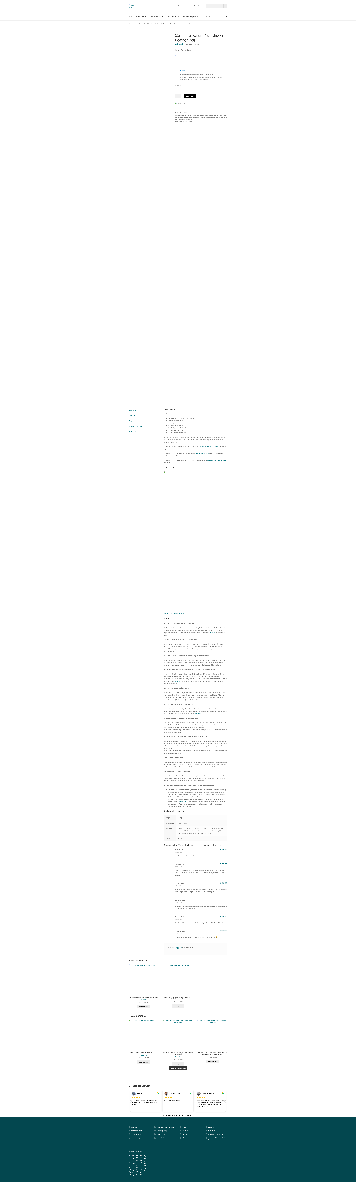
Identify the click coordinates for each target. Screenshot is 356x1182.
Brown (159, 24)
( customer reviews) (191, 44)
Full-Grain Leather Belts (216, 1134)
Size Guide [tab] (132, 415)
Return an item (136, 1134)
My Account (181, 6)
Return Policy (135, 1138)
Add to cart (190, 96)
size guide (211, 633)
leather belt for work (202, 453)
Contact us (197, 6)
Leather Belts (139, 17)
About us (189, 6)
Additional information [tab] (136, 426)
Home (130, 17)
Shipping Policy (162, 1131)
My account (186, 1138)
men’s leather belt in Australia (209, 446)
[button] (225, 1101)
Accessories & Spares (188, 17)
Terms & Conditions (163, 1138)
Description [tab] (132, 410)
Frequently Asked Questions (166, 1127)
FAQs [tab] (130, 421)
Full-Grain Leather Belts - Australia (195, 117)
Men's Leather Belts (185, 119)
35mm (180, 121)
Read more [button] (200, 1109)
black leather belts (220, 460)
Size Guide (134, 1127)
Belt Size (178, 85)
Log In (185, 1134)
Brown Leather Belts (201, 115)
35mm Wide (151, 24)
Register (185, 1131)
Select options (143, 1006)
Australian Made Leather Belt (216, 1139)
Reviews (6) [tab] (133, 432)
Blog (184, 1127)
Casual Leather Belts (215, 115)
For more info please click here (174, 613)
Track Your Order (136, 1131)
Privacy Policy (161, 1134)
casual (190, 121)
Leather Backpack (155, 17)
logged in (179, 948)
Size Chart (181, 70)
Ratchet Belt (183, 802)
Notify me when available (178, 1068)
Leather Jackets (171, 17)
